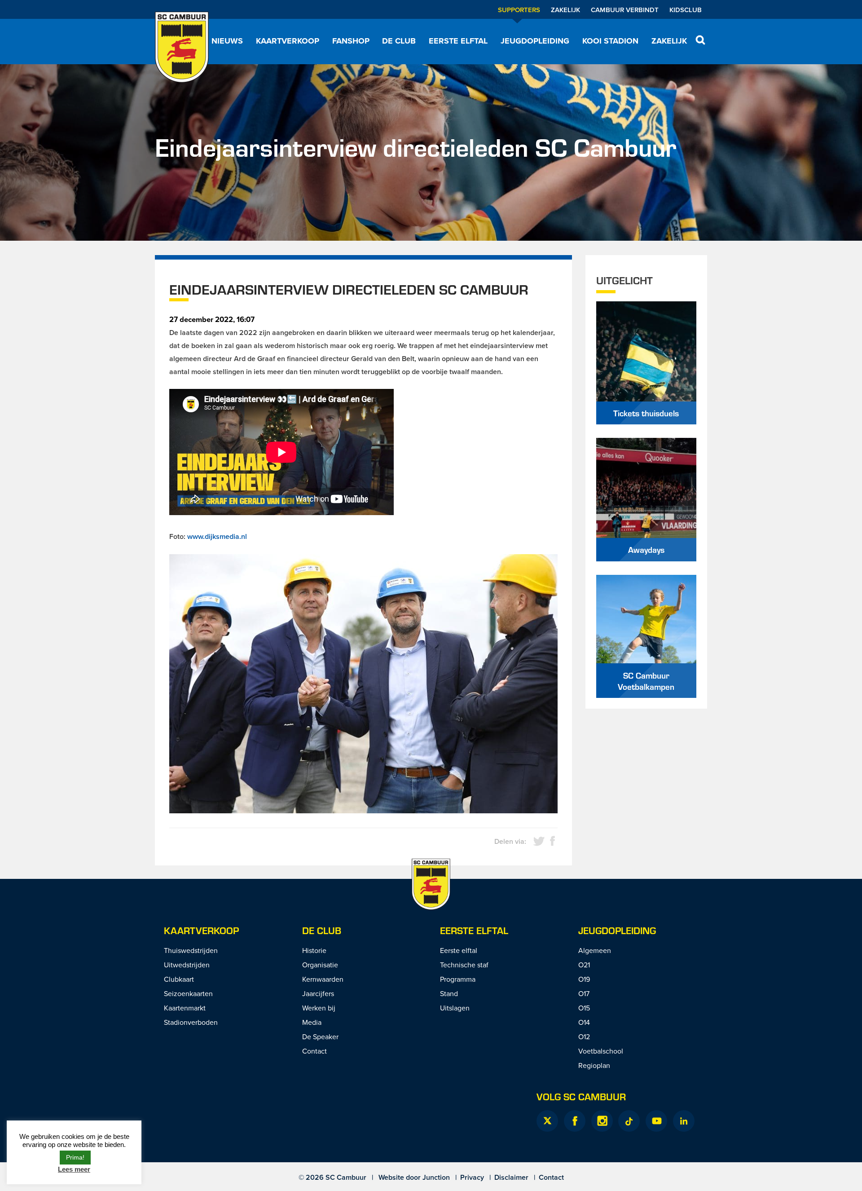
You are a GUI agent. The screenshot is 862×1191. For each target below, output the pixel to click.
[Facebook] (574, 1121)
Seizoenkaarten (188, 993)
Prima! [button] (75, 1157)
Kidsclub (685, 9)
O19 (584, 979)
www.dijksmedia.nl (217, 536)
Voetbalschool (600, 1051)
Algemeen (594, 950)
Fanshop (350, 41)
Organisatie (320, 965)
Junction (436, 1177)
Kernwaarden (322, 979)
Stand (449, 993)
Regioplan (594, 1065)
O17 (583, 993)
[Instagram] (602, 1121)
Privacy (472, 1177)
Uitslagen (455, 1008)
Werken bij (318, 1008)
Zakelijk (565, 9)
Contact (314, 1051)
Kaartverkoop (287, 41)
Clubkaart (179, 979)
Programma (457, 979)
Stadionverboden (191, 1022)
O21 (584, 965)
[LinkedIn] (684, 1121)
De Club (399, 41)
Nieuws (227, 41)
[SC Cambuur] (182, 47)
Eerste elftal (458, 41)
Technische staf (464, 965)
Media (311, 1022)
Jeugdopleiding (535, 41)
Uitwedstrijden (187, 965)
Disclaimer (511, 1177)
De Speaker (320, 1036)
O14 (584, 1022)
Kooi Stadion (610, 41)
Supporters (519, 9)
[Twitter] (547, 1121)
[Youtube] (656, 1121)
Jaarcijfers (318, 993)
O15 (584, 1008)
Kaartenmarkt (185, 1008)
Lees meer (74, 1169)
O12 (584, 1036)
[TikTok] (629, 1121)
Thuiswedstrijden (191, 950)
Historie (314, 950)
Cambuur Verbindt (625, 9)
